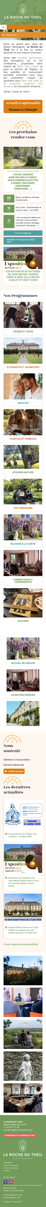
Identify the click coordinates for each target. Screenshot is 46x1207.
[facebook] (6, 1182)
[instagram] (11, 1182)
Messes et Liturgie (23, 109)
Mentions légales (10, 1188)
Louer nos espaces (11, 1168)
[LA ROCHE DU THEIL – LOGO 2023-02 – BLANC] (23, 4)
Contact (6, 1170)
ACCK (20, 1195)
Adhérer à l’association (17, 759)
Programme (8, 1162)
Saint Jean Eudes (28, 66)
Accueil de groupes (11, 1165)
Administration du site (12, 1197)
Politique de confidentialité (13, 1191)
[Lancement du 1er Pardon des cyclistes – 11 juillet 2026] (23, 814)
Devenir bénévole (14, 764)
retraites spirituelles (29, 57)
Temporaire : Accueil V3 (13, 1202)
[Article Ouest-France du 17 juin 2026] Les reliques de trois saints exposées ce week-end (23, 930)
